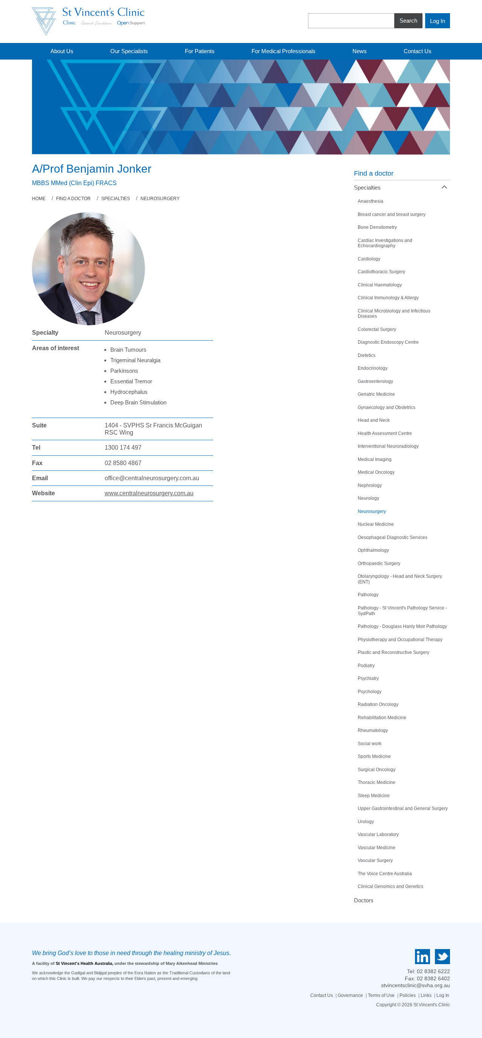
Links (426, 995)
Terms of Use (381, 995)
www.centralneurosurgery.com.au (149, 493)
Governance (350, 995)
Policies (408, 995)
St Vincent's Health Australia (84, 963)
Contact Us (321, 995)
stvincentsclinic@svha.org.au (415, 985)
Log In (442, 995)
